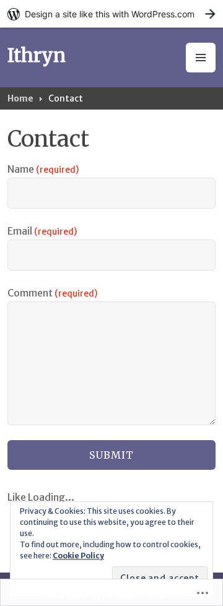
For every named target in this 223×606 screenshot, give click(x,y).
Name (43, 169)
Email (42, 231)
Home (20, 98)
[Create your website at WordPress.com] (111, 14)
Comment (52, 293)
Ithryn (36, 55)
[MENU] (201, 57)
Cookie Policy (78, 555)
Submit (111, 455)
